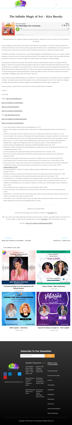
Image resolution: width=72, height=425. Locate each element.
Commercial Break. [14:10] (10, 167)
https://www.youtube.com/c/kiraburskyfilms (13, 123)
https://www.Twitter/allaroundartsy (10, 106)
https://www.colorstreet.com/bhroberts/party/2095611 (39, 223)
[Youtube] (5, 377)
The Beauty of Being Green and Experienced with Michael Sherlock (18, 287)
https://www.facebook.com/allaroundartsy (12, 111)
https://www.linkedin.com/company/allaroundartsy (14, 119)
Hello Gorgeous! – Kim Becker (19, 328)
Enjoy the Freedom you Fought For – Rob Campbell (53, 328)
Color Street (51, 212)
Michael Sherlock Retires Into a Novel (30, 391)
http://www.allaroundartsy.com (14, 98)
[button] (56, 5)
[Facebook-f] (5, 374)
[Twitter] (19, 374)
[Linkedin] (10, 374)
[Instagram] (14, 374)
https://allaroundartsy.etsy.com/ (12, 115)
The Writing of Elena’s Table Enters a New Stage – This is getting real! (30, 370)
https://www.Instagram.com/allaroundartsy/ (12, 102)
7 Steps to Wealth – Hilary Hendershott (53, 286)
